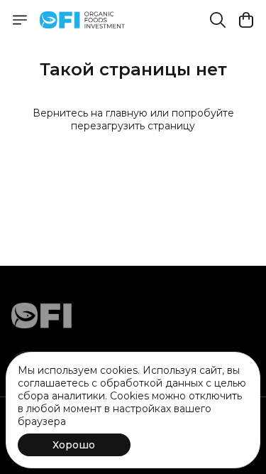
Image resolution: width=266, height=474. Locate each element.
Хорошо (73, 444)
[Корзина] (246, 19)
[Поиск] (217, 19)
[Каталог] (19, 19)
